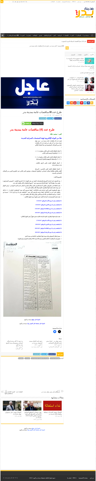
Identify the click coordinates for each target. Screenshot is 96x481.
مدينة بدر (86, 35)
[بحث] (1, 1)
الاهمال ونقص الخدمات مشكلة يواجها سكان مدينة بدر (53, 413)
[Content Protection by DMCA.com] (32, 123)
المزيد (23, 35)
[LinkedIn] (19, 2)
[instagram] (13, 2)
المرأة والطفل (47, 35)
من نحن (79, 1)
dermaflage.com (57, 165)
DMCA (74, 1)
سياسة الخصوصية (66, 1)
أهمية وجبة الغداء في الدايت (87, 72)
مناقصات (21, 358)
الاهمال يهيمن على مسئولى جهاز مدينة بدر (13, 413)
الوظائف (35, 35)
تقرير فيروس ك (82, 41)
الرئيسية (92, 35)
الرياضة (60, 35)
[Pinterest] (21, 2)
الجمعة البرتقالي (13, 35)
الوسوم (73, 54)
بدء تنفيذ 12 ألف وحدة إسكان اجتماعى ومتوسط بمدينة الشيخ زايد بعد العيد (14, 343)
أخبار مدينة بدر (53, 46)
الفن (54, 35)
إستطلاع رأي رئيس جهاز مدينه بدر (50, 391)
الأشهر (85, 54)
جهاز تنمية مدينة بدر (55, 358)
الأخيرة (92, 54)
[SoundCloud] (15, 2)
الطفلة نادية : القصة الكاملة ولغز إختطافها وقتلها (14, 392)
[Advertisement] (36, 18)
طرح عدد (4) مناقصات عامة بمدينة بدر (40, 358)
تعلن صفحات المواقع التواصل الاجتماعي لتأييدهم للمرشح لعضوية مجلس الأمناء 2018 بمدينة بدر (32, 414)
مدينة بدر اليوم (28, 319)
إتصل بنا (58, 1)
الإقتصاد (67, 35)
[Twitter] (23, 2)
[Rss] (26, 2)
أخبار (73, 35)
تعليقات (80, 54)
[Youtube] (17, 2)
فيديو (40, 35)
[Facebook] (24, 2)
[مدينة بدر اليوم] (84, 12)
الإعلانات (53, 1)
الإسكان (79, 35)
